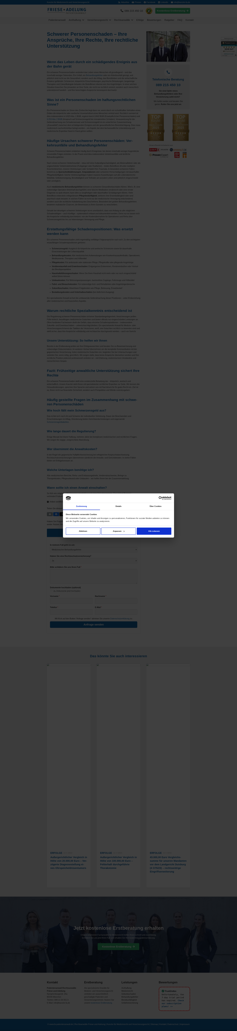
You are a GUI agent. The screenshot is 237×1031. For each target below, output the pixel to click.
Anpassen (117, 531)
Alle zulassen (154, 531)
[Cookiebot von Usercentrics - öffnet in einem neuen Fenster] (160, 498)
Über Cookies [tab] (155, 506)
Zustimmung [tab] (81, 506)
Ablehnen (83, 531)
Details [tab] (119, 506)
